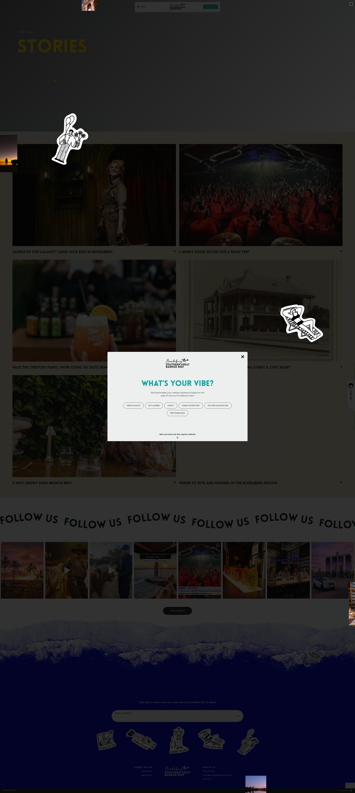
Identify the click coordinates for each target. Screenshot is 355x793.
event (171, 405)
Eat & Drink (154, 405)
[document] (177, 396)
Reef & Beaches (177, 413)
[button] (351, 4)
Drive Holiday (133, 405)
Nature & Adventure (218, 405)
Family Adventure (191, 405)
